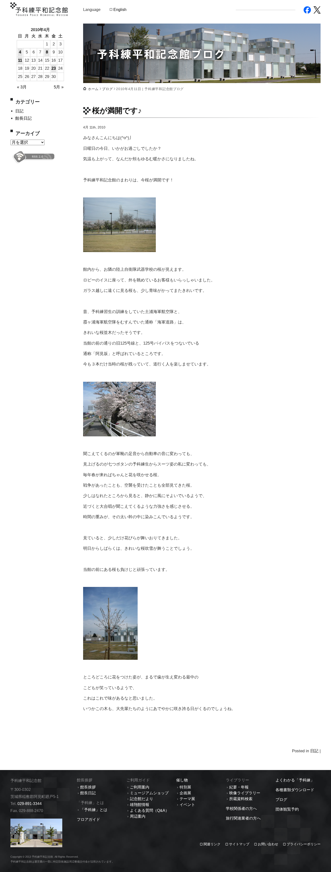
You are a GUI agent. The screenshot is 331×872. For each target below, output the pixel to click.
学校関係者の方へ (241, 808)
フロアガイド (88, 819)
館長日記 (23, 118)
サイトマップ (239, 844)
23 (53, 68)
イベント (187, 805)
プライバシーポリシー (304, 844)
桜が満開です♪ (117, 110)
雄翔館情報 (139, 805)
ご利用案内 (139, 787)
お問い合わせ (268, 844)
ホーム (93, 89)
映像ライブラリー (244, 793)
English (119, 10)
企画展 (185, 793)
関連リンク (212, 844)
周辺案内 (137, 816)
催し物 (182, 780)
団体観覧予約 (287, 809)
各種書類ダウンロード (295, 790)
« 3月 (22, 87)
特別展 (185, 787)
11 (20, 60)
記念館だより (141, 799)
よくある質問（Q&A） (149, 810)
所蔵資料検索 (240, 799)
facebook (307, 10)
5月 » (58, 87)
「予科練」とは (93, 810)
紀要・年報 (239, 787)
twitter (317, 10)
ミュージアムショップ (149, 793)
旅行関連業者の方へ (243, 818)
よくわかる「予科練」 (295, 780)
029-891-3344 (29, 804)
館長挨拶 (88, 787)
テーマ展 (187, 799)
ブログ (107, 89)
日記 (19, 111)
